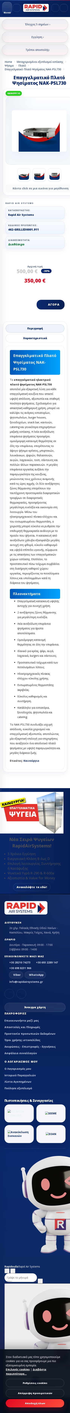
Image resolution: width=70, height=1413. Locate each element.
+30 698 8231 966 (20, 968)
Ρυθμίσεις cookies (35, 1383)
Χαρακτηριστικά (35, 338)
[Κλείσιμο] (12, 1270)
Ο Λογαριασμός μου (17, 1068)
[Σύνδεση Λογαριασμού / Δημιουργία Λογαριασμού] (55, 8)
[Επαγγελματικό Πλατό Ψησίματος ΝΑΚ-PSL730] (23, 174)
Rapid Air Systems (21, 215)
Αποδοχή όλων (35, 1403)
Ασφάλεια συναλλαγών (20, 1053)
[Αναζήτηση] (17, 8)
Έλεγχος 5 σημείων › (37, 24)
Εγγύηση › (37, 37)
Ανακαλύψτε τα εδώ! (32, 887)
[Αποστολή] (40, 1281)
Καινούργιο (31, 760)
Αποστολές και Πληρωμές (22, 1027)
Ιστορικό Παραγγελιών (20, 1075)
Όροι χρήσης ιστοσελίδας (22, 1040)
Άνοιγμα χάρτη (35, 1007)
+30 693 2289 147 (47, 962)
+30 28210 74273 (19, 962)
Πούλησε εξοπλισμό (18, 1088)
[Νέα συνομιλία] (7, 1270)
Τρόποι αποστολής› (37, 50)
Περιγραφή (35, 328)
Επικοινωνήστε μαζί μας (21, 1020)
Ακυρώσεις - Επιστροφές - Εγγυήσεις (30, 1046)
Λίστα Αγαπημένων (17, 1081)
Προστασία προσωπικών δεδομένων (29, 1033)
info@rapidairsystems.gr (26, 981)
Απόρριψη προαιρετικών (35, 1393)
